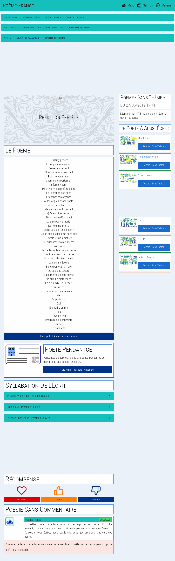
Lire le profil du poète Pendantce (78, 369)
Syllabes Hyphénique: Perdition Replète (28, 395)
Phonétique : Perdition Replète (23, 406)
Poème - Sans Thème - (154, 146)
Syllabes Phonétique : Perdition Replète (28, 418)
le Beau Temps (146, 257)
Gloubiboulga (145, 175)
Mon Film (143, 138)
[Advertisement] (87, 68)
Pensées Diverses (148, 156)
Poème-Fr (18, 5)
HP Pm (141, 238)
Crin (140, 220)
